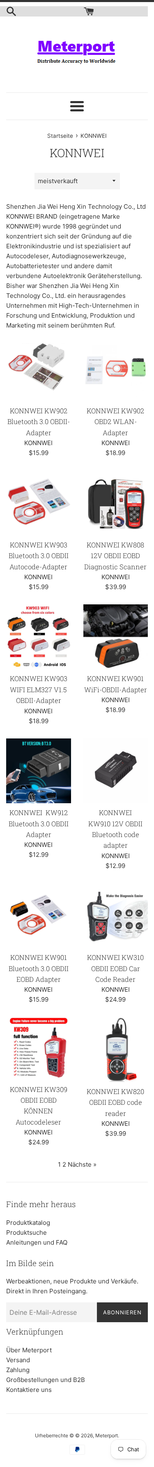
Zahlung (18, 1370)
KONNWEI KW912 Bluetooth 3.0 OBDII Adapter (39, 823)
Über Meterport (29, 1350)
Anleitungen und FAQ (36, 1242)
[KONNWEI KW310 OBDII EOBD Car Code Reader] (115, 915)
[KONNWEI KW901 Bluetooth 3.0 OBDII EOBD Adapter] (38, 915)
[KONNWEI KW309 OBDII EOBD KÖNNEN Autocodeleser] (38, 1048)
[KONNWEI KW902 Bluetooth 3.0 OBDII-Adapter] (38, 369)
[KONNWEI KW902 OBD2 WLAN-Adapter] (115, 369)
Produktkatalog (28, 1222)
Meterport (106, 1435)
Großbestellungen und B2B (45, 1380)
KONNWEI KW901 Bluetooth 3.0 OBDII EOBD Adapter (39, 968)
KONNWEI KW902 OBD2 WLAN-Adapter (115, 421)
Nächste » (82, 1164)
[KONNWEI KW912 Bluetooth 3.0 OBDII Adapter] (38, 771)
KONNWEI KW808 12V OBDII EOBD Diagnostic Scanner (115, 555)
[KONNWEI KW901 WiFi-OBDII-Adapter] (115, 637)
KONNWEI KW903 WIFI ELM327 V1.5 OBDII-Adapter (38, 689)
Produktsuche (26, 1232)
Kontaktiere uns (29, 1390)
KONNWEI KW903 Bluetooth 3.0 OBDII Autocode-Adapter (39, 555)
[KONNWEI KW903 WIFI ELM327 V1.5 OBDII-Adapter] (38, 637)
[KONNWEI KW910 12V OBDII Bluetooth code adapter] (115, 771)
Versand (18, 1360)
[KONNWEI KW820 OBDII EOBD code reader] (115, 1049)
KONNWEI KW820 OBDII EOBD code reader (115, 1102)
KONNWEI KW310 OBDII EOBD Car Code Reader (115, 968)
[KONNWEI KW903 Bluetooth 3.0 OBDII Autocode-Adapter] (38, 502)
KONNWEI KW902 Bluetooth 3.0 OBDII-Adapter (38, 421)
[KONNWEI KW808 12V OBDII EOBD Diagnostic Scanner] (115, 502)
